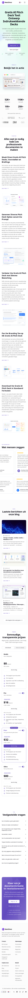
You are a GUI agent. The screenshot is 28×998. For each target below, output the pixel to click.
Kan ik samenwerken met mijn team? (11, 838)
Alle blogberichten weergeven (13, 620)
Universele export (6, 954)
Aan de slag (14, 670)
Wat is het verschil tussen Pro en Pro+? (11, 855)
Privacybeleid (18, 976)
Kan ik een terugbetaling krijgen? (10, 863)
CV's (16, 954)
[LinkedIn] (17, 991)
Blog (3, 968)
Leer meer (4, 188)
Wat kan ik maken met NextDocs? (10, 825)
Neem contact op (19, 971)
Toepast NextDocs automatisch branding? (12, 842)
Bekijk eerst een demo (14, 906)
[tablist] (14, 647)
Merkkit (4, 952)
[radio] (2, 992)
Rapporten (18, 949)
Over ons (17, 965)
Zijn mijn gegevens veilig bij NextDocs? (11, 851)
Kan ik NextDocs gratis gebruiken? (10, 821)
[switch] (23, 693)
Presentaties (18, 944)
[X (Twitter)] (14, 991)
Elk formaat (4, 944)
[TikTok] (23, 991)
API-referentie (5, 965)
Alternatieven (5, 976)
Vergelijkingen (5, 973)
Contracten (18, 952)
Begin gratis (13, 45)
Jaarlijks (20, 730)
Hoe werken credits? (7, 834)
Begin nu (13, 901)
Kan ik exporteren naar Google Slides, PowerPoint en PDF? (11, 829)
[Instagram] (20, 991)
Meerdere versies (6, 947)
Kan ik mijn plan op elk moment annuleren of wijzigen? (13, 846)
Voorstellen (18, 947)
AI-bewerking (5, 949)
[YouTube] (26, 991)
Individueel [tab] (8, 647)
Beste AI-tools (5, 971)
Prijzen (17, 968)
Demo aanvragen (14, 49)
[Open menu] (24, 2)
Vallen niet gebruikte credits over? (10, 859)
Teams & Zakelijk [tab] (20, 647)
